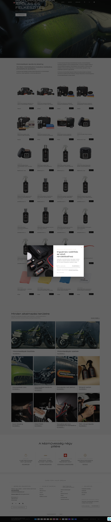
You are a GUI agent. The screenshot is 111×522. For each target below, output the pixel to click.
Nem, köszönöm (60, 272)
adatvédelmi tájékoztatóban (73, 270)
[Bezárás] (81, 247)
